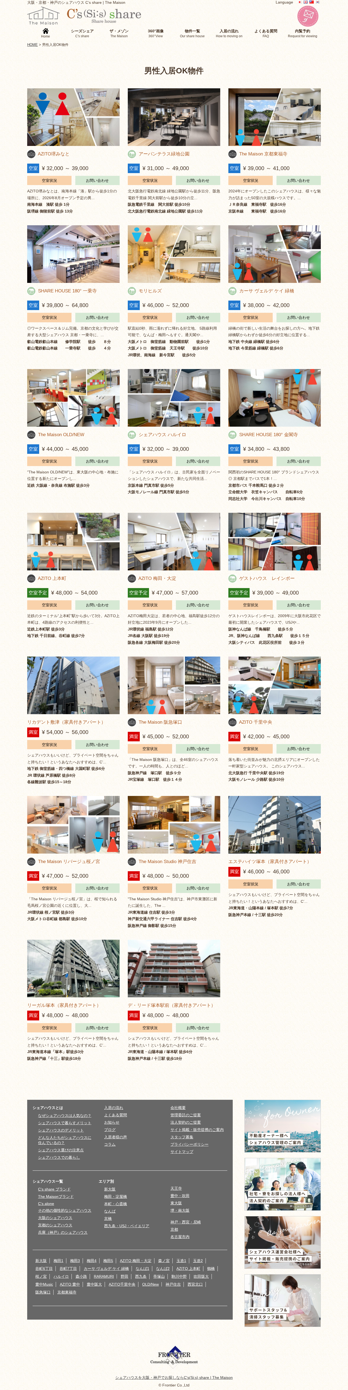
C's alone (46, 1203)
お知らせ (111, 1122)
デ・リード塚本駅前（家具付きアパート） (172, 1005)
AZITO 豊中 (70, 1284)
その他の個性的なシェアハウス (64, 1210)
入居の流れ (113, 1107)
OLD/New (150, 1284)
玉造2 (198, 1260)
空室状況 (49, 180)
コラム (110, 1144)
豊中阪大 (94, 1284)
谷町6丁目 (44, 1268)
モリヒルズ (150, 290)
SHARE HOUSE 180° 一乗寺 (67, 290)
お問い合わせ (97, 180)
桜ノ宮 (41, 1276)
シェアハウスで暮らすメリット (64, 1123)
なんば (110, 1211)
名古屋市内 (179, 1237)
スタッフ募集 (181, 1137)
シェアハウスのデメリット (61, 1130)
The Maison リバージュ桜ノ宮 (69, 861)
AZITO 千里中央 (255, 722)
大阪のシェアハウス (55, 1218)
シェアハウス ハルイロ (162, 434)
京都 (174, 1229)
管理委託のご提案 (185, 1115)
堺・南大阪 (179, 1210)
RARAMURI (104, 1276)
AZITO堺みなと (54, 154)
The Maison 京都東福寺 (263, 154)
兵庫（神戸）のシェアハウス (63, 1232)
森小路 (81, 1276)
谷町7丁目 (68, 1268)
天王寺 (176, 1188)
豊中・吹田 (179, 1196)
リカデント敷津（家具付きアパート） (66, 722)
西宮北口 (195, 1284)
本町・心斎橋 (115, 1204)
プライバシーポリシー (189, 1144)
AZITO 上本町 (52, 578)
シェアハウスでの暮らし (59, 1157)
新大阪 (110, 1189)
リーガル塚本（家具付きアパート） (64, 1005)
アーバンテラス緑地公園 (164, 154)
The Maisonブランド (56, 1196)
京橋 (108, 1218)
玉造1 (181, 1260)
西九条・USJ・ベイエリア (126, 1226)
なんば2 (163, 1268)
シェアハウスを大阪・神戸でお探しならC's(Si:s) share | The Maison (174, 1377)
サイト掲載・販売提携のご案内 (197, 1129)
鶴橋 (211, 1268)
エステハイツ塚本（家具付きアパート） (270, 861)
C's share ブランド (54, 1189)
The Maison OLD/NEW (61, 434)
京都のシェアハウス (55, 1225)
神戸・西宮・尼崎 (185, 1222)
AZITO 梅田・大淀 (157, 578)
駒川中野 (179, 1276)
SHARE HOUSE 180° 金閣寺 (268, 434)
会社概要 (178, 1107)
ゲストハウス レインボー (267, 578)
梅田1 (58, 1260)
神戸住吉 (173, 1284)
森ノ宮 (164, 1260)
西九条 (141, 1276)
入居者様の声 (115, 1137)
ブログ (110, 1129)
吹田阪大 (201, 1276)
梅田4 (92, 1260)
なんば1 (142, 1268)
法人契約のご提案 (185, 1122)
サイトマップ (181, 1152)
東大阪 (176, 1203)
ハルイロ (61, 1276)
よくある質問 (115, 1115)
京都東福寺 (66, 1292)
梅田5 (108, 1260)
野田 (124, 1276)
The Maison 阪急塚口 (160, 722)
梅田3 (75, 1260)
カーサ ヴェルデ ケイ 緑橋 (266, 290)
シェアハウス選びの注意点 (61, 1150)
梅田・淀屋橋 (115, 1196)
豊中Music (44, 1284)
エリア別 (106, 1181)
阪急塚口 (43, 1292)
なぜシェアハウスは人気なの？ (64, 1115)
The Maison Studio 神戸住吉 (167, 861)
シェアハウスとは (48, 1107)
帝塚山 (159, 1276)
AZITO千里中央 (122, 1284)
